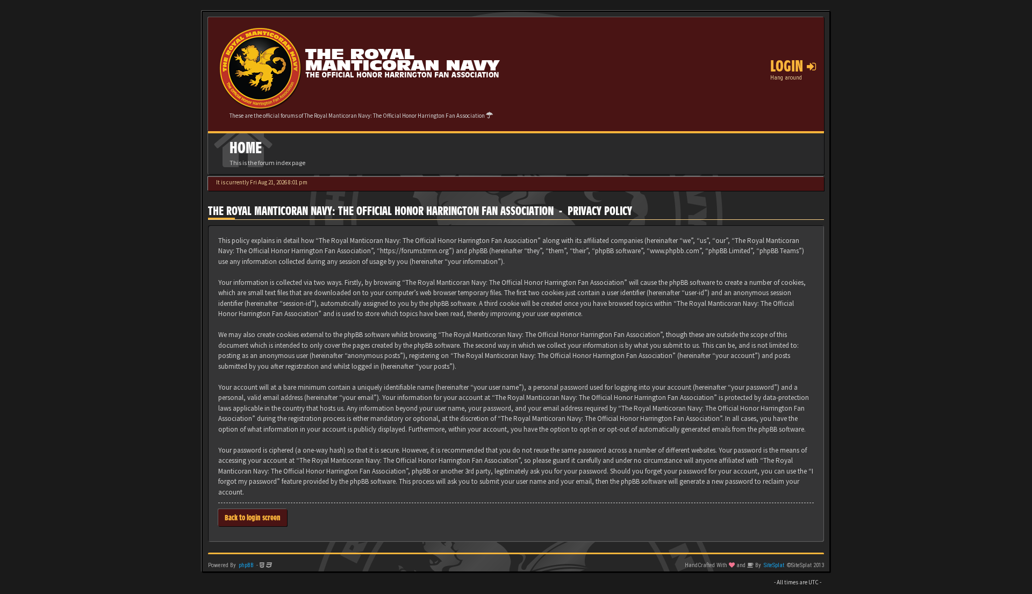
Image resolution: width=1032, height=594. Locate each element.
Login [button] (788, 66)
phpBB (246, 565)
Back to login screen (253, 517)
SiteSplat (774, 565)
